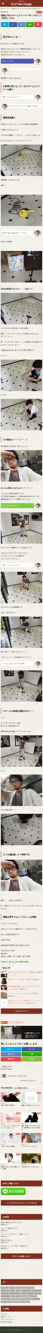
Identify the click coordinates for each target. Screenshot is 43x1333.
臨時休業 (16, 1302)
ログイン (4, 1314)
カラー (12, 1290)
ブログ (26, 989)
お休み (18, 1287)
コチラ (14, 130)
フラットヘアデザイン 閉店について (15, 1234)
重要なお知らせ (7, 1240)
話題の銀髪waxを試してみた (11, 1222)
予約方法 (18, 1296)
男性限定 (27, 1299)
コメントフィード (7, 1319)
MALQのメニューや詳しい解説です (20, 979)
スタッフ (23, 1293)
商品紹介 (20, 1022)
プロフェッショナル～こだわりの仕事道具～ (23, 993)
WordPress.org (6, 1322)
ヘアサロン (38, 1293)
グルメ (18, 1290)
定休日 (3, 1299)
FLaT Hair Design (21, 4)
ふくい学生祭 (5, 1290)
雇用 (28, 1302)
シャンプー (4, 1293)
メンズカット (5, 1296)
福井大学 (3, 1302)
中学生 (12, 1296)
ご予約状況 (30, 1287)
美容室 (10, 1302)
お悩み (24, 1287)
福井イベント (35, 1299)
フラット (30, 1293)
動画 (24, 1296)
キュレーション (12, 974)
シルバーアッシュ (14, 1293)
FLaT (2, 1287)
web (7, 1287)
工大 (8, 1299)
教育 (12, 1299)
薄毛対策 (22, 1302)
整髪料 (17, 1299)
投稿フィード (6, 1317)
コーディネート (36, 1290)
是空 (22, 1299)
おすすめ (12, 1022)
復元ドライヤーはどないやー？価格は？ (22, 972)
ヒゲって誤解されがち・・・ (12, 1228)
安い (35, 1296)
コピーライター (26, 1290)
